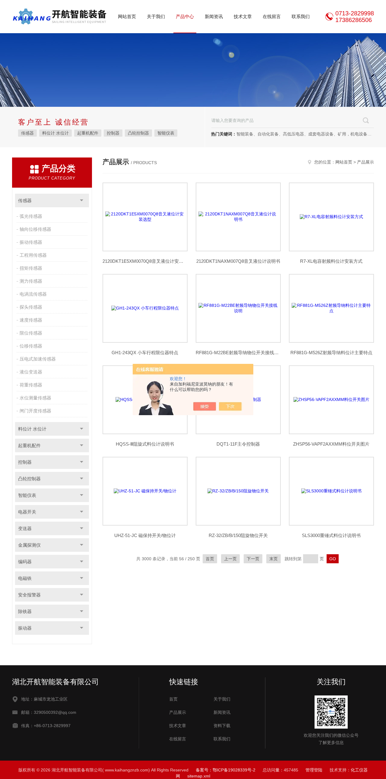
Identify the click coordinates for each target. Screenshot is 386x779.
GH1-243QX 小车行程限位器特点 (145, 352)
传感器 (27, 133)
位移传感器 (31, 345)
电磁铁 (25, 578)
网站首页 (127, 16)
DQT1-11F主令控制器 (238, 444)
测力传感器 (31, 281)
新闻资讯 (214, 16)
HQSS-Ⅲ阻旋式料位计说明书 (145, 444)
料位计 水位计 (55, 133)
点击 (81, 200)
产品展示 (365, 162)
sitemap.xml (198, 776)
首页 (210, 558)
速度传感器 (31, 320)
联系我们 (301, 16)
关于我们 (156, 16)
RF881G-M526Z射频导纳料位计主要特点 (331, 352)
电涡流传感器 (33, 294)
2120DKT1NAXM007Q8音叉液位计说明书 (238, 261)
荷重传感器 (31, 384)
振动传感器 (31, 242)
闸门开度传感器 (35, 410)
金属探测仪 (29, 545)
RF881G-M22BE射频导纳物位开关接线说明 (238, 352)
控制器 (113, 133)
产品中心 (185, 16)
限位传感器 (31, 332)
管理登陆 (313, 770)
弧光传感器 (31, 216)
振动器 (25, 628)
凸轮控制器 (138, 133)
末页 (273, 558)
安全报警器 (29, 594)
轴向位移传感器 (35, 229)
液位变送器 (31, 371)
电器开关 (27, 511)
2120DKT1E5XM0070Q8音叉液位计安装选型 (145, 261)
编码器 (25, 561)
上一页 (230, 558)
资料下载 (222, 725)
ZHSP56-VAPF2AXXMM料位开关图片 (331, 444)
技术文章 (243, 16)
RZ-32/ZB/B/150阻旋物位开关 (238, 535)
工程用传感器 (33, 255)
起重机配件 (87, 133)
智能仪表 (165, 133)
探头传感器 (31, 307)
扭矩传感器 (31, 268)
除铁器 (25, 611)
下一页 (253, 558)
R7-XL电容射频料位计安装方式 (331, 261)
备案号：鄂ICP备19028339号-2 (225, 770)
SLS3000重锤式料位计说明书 (331, 535)
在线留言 (272, 16)
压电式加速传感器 (38, 358)
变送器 (25, 528)
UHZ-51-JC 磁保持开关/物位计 (145, 535)
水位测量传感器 (35, 397)
